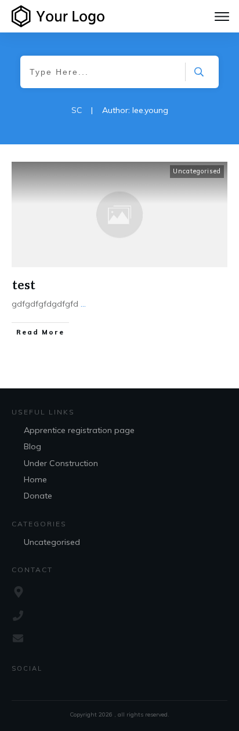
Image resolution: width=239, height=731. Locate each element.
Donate (38, 495)
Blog (32, 446)
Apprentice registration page (79, 430)
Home (35, 479)
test (23, 284)
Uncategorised (197, 171)
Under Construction (61, 463)
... (83, 304)
